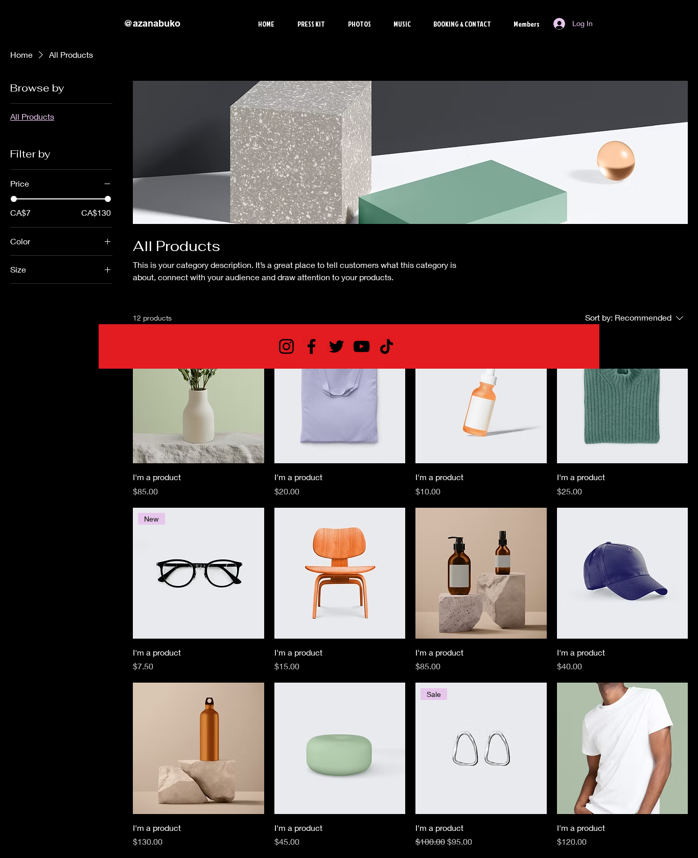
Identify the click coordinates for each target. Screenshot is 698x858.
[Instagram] (286, 346)
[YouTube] (361, 346)
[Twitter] (336, 346)
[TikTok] (387, 346)
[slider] (14, 199)
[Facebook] (311, 346)
